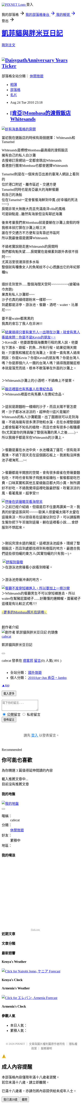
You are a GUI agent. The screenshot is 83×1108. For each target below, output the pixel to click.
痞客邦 (28, 660)
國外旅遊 (35, 672)
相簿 (13, 84)
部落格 (15, 90)
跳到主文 (8, 45)
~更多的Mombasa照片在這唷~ (24, 612)
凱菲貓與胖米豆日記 (32, 33)
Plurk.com (35, 929)
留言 (37, 660)
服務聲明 (46, 1048)
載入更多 (8, 693)
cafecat (6, 636)
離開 (24, 1099)
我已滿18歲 (10, 1099)
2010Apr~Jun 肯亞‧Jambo (47, 678)
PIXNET (20, 1043)
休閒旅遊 (36, 76)
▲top (5, 685)
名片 (13, 95)
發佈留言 (8, 719)
